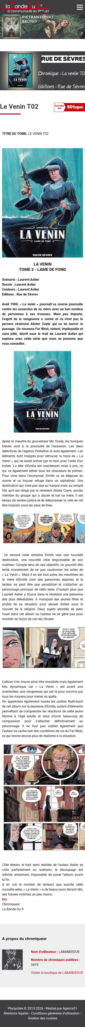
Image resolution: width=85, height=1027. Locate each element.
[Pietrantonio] (42, 26)
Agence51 (70, 1008)
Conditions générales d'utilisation (55, 1013)
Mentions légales (16, 1013)
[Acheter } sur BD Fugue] (69, 108)
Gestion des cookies (42, 1018)
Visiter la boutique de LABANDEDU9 (57, 973)
